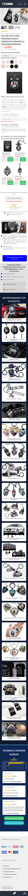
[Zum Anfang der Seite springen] (24, 893)
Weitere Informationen (16, 781)
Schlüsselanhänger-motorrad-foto (14, 518)
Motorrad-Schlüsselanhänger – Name (14, 458)
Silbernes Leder (16, 62)
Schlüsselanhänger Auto (14, 379)
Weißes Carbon (20, 62)
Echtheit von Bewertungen (10, 874)
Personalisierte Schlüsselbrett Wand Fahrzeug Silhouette (14, 559)
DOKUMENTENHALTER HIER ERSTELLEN (15, 258)
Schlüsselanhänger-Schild (14, 439)
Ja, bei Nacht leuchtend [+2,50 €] (11, 127)
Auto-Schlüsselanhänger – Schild (14, 598)
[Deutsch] (20, 4)
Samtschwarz (12, 66)
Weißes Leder (7, 66)
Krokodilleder (3, 66)
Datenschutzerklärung (9, 871)
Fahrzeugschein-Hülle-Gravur (14, 320)
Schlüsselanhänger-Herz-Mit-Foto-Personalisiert (14, 658)
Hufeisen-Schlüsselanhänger (14, 638)
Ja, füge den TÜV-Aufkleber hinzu (10, 114)
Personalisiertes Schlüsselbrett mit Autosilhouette (14, 539)
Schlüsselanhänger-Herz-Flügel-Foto (14, 618)
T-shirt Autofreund (14, 678)
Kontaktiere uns (7, 877)
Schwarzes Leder (12, 62)
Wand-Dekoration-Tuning (14, 738)
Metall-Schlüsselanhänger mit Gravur (14, 578)
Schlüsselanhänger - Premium (14, 399)
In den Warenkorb (14, 198)
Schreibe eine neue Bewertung (14, 823)
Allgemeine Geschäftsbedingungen (12, 868)
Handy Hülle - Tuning (14, 419)
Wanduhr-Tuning (14, 359)
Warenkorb (7, 892)
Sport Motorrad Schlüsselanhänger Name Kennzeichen (14, 499)
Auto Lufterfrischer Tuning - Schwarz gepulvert (14, 340)
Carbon (16, 66)
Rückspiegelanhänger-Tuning (14, 718)
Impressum (6, 865)
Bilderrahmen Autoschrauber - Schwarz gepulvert (14, 698)
